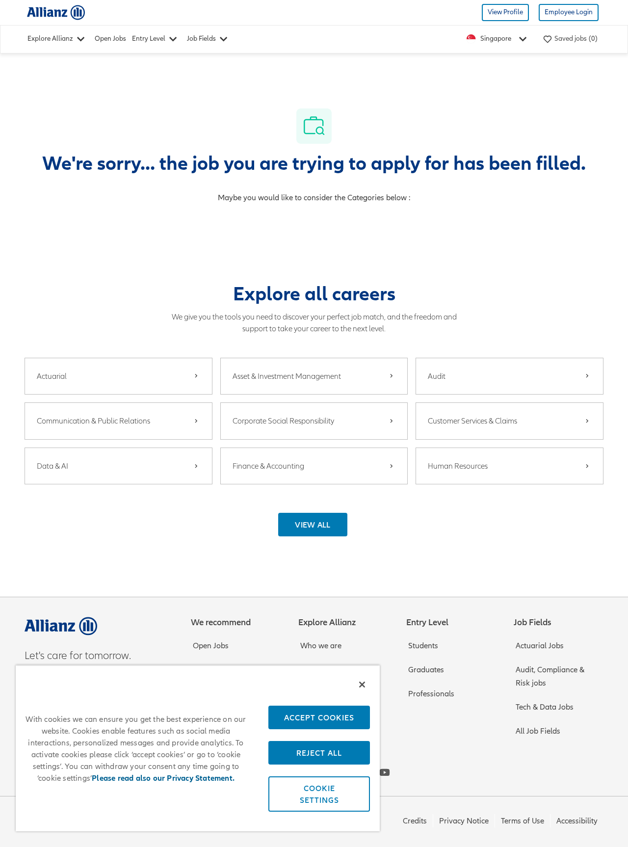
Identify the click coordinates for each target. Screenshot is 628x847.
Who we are (320, 646)
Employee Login (569, 12)
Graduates (426, 670)
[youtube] (384, 772)
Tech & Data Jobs (545, 707)
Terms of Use (522, 821)
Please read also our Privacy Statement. (163, 778)
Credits (415, 821)
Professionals (431, 694)
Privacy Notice (464, 821)
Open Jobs (110, 38)
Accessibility (577, 821)
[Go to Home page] (56, 12)
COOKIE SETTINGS (319, 794)
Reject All (319, 752)
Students (423, 646)
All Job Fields (538, 731)
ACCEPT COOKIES (319, 717)
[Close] (362, 684)
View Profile (505, 12)
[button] (312, 524)
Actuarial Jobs (540, 646)
